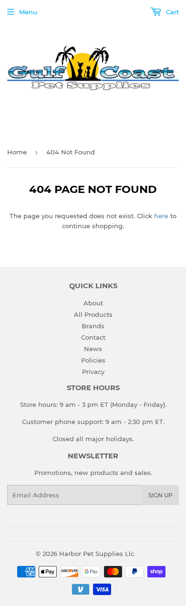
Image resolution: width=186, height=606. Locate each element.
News (93, 349)
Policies (93, 360)
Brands (93, 326)
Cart (171, 12)
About (93, 303)
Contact (93, 337)
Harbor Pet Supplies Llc (96, 553)
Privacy (93, 371)
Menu (28, 12)
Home (17, 152)
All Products (93, 314)
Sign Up (160, 495)
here (161, 216)
